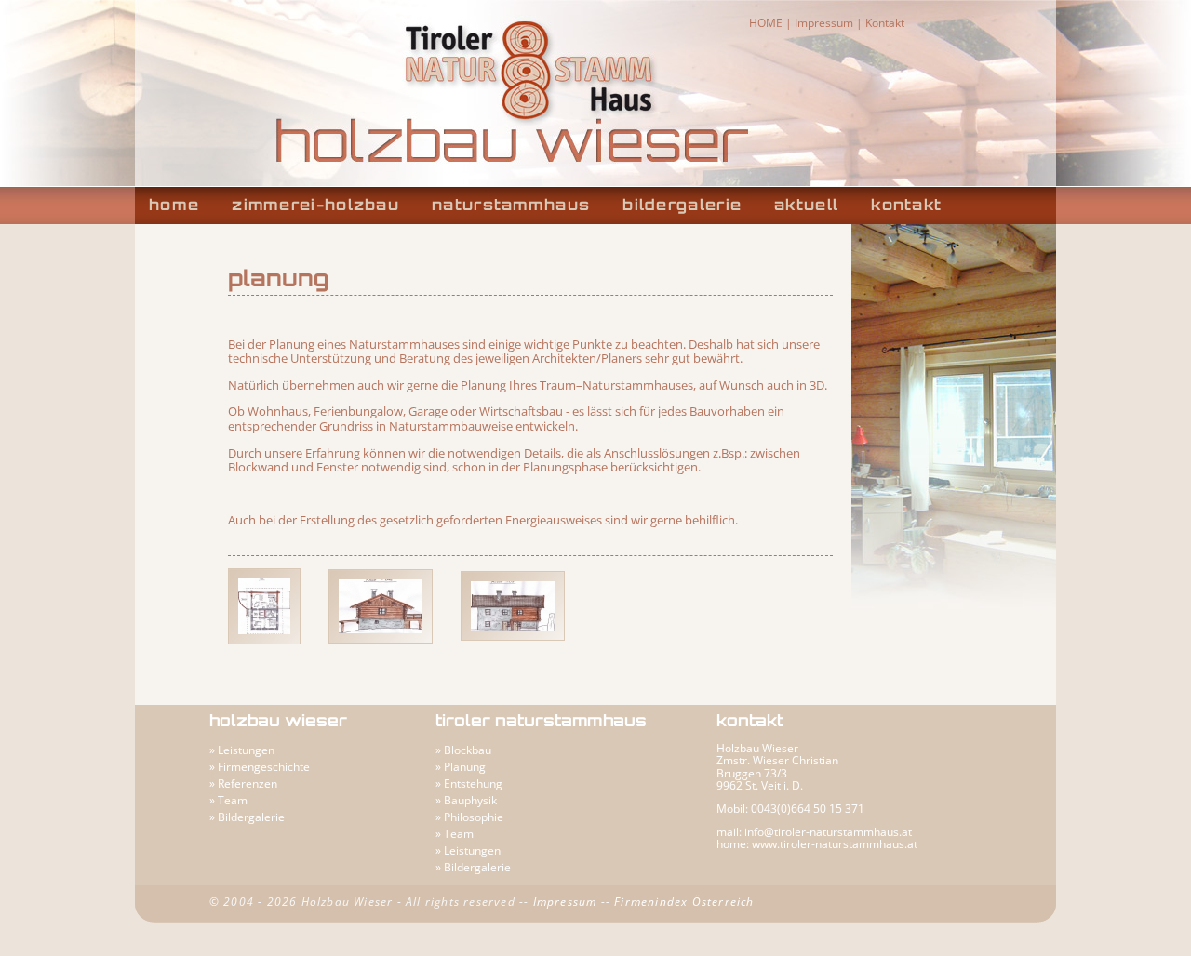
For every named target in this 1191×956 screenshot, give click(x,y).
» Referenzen (243, 783)
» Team (228, 800)
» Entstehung (468, 783)
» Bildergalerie (247, 817)
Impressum (824, 23)
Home (174, 204)
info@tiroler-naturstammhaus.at (828, 832)
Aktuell (806, 204)
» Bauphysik (466, 800)
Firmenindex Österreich (684, 902)
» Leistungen (241, 750)
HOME (766, 23)
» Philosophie (469, 817)
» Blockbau (463, 750)
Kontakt (884, 23)
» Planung (460, 767)
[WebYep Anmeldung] (416, 722)
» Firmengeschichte (259, 767)
